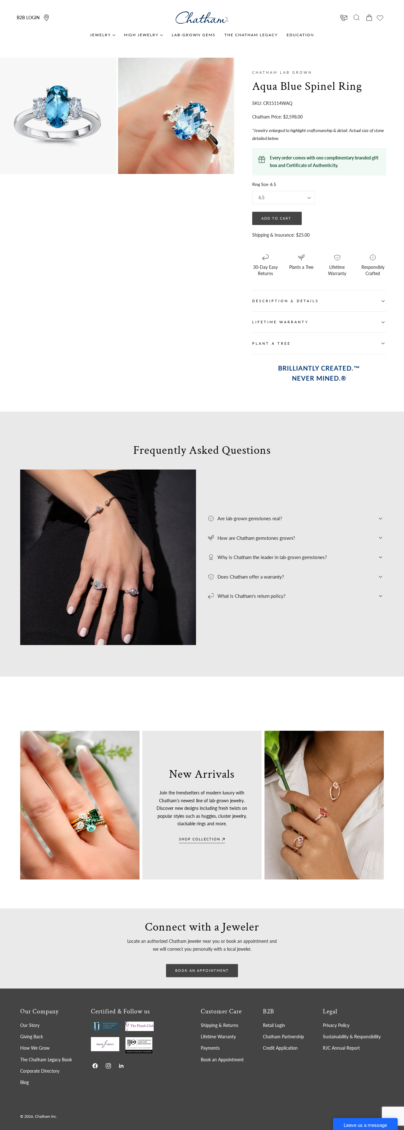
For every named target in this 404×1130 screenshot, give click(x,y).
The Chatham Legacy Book (46, 1059)
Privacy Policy (336, 1025)
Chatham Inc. (46, 1116)
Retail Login (274, 1025)
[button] (356, 17)
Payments (210, 1048)
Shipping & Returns (219, 1025)
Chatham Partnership (283, 1036)
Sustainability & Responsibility (352, 1036)
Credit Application (280, 1048)
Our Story (29, 1025)
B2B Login (28, 17)
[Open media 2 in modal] (223, 68)
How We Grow (35, 1048)
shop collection (199, 839)
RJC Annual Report (341, 1048)
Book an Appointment (222, 1059)
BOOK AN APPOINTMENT (202, 970)
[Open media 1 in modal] (105, 68)
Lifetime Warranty (218, 1036)
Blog (24, 1082)
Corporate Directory (39, 1071)
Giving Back (31, 1036)
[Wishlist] (380, 18)
